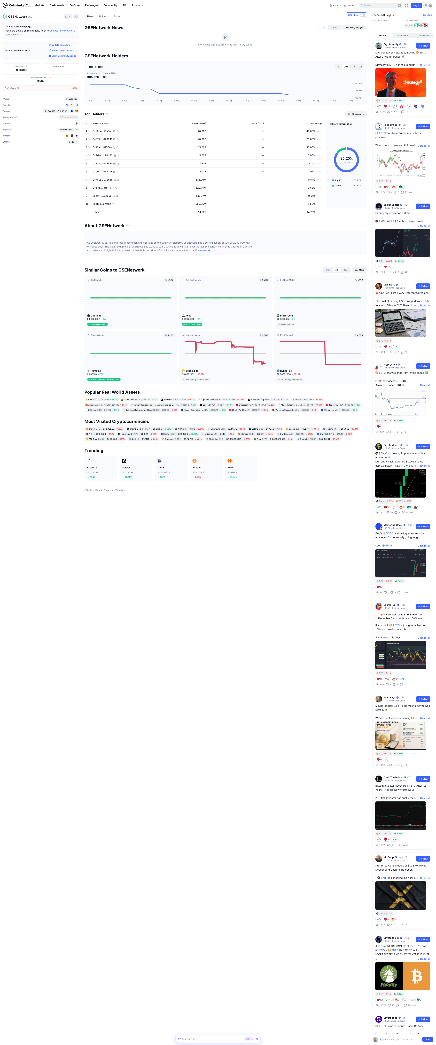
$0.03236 (180, 434)
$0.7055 (342, 429)
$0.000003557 (274, 439)
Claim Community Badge (64, 56)
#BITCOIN (381, 950)
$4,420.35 (107, 439)
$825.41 (304, 429)
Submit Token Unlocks (63, 50)
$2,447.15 (228, 429)
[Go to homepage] (17, 5)
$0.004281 (319, 439)
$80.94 (139, 434)
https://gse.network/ (200, 250)
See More (427, 15)
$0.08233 (183, 439)
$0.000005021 (229, 439)
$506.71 (257, 434)
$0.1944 (296, 434)
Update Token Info (61, 45)
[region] (181, 5)
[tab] (323, 27)
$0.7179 (144, 439)
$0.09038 (101, 434)
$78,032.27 (106, 429)
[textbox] (400, 1039)
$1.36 (191, 429)
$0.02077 (150, 429)
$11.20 (336, 434)
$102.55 (267, 429)
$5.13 (219, 434)
